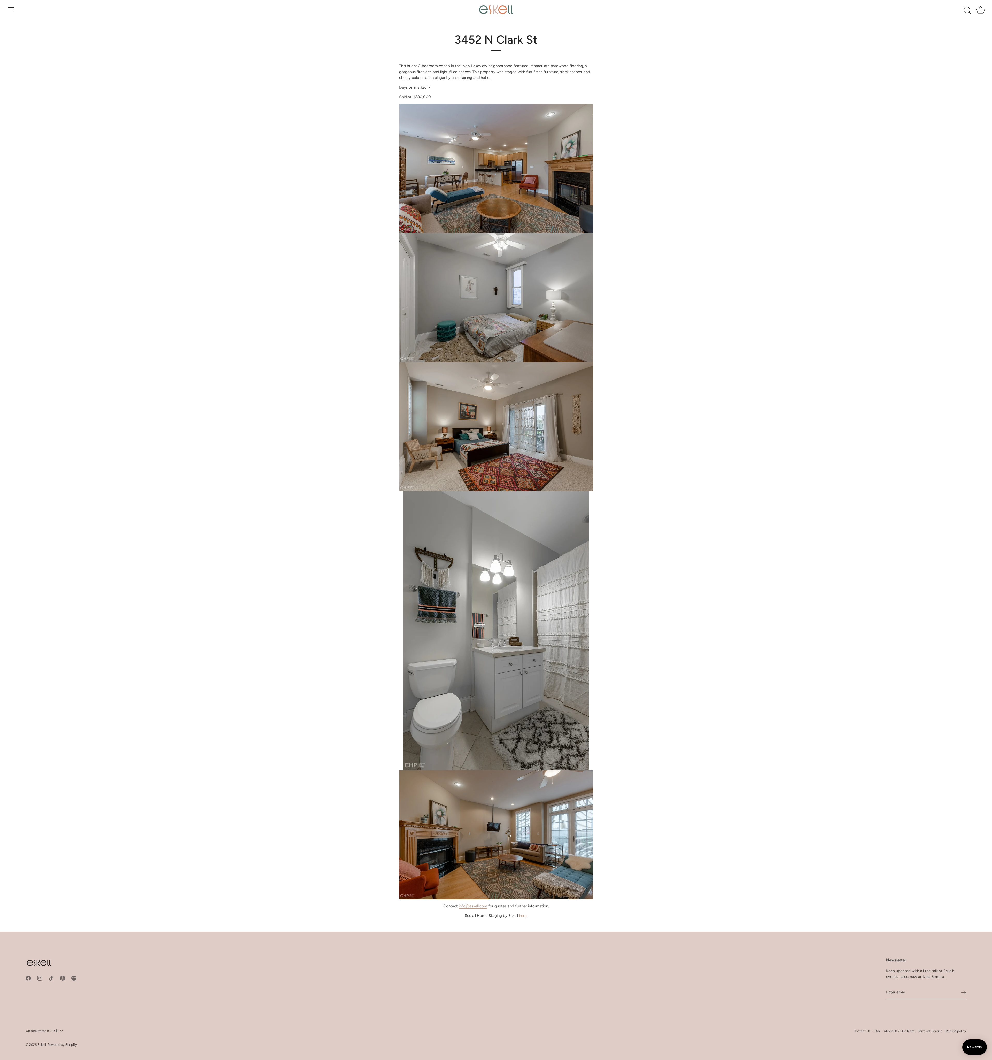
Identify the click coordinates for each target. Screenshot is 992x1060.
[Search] (967, 10)
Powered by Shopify (62, 1045)
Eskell (41, 1045)
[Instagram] (39, 978)
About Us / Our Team (899, 1031)
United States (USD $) (42, 1031)
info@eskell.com (473, 906)
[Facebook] (28, 978)
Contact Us (862, 1031)
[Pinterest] (62, 978)
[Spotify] (73, 978)
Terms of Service (930, 1031)
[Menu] (11, 10)
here (522, 915)
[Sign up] (963, 992)
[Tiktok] (51, 978)
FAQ (877, 1031)
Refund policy (956, 1031)
